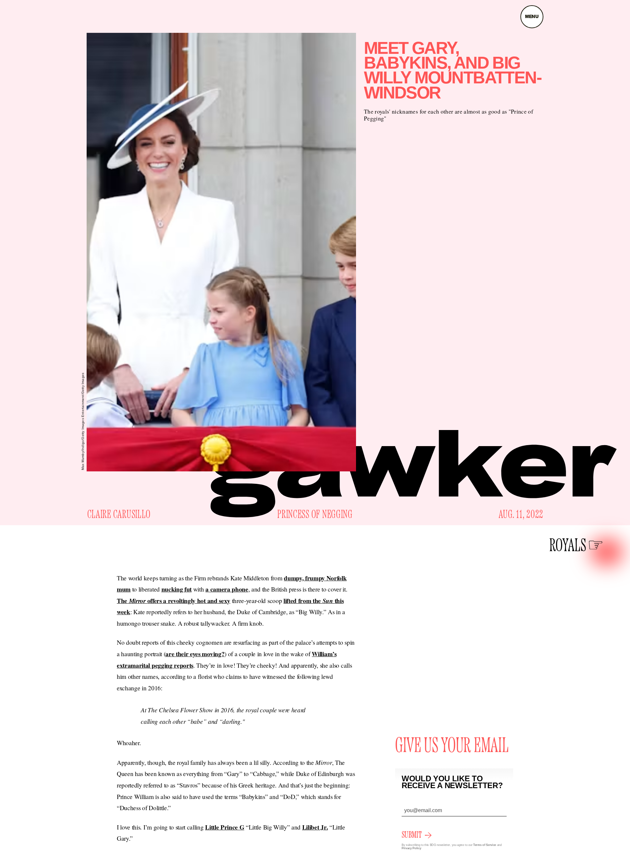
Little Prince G (224, 827)
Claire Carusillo (119, 515)
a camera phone (226, 589)
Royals (567, 546)
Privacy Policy (411, 848)
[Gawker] (413, 473)
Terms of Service (484, 845)
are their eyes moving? (194, 653)
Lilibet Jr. (315, 827)
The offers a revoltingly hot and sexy (173, 600)
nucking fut (176, 589)
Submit (412, 835)
